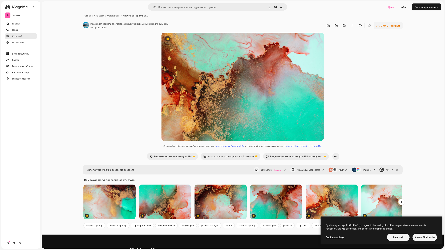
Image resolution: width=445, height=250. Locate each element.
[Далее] (401, 202)
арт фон (303, 225)
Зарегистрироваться (426, 7)
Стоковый (99, 15)
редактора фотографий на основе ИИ (302, 145)
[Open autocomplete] (153, 7)
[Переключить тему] (20, 243)
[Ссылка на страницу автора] (86, 25)
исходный (185, 39)
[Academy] (14, 243)
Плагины (366, 169)
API (387, 169)
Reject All (398, 237)
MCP (341, 169)
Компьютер (271, 169)
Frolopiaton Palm (98, 27)
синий (229, 225)
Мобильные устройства (308, 169)
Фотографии (113, 15)
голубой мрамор (94, 225)
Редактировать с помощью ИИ (170, 157)
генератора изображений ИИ (230, 145)
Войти (403, 7)
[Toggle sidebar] (34, 7)
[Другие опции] (352, 25)
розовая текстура (210, 225)
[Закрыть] (397, 169)
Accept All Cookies (424, 237)
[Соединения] (7, 243)
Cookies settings (335, 237)
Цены (391, 7)
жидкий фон (188, 225)
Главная (87, 15)
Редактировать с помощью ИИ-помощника (294, 157)
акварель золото (166, 225)
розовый (287, 225)
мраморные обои (142, 225)
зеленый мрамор (118, 225)
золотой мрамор (247, 225)
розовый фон (269, 225)
